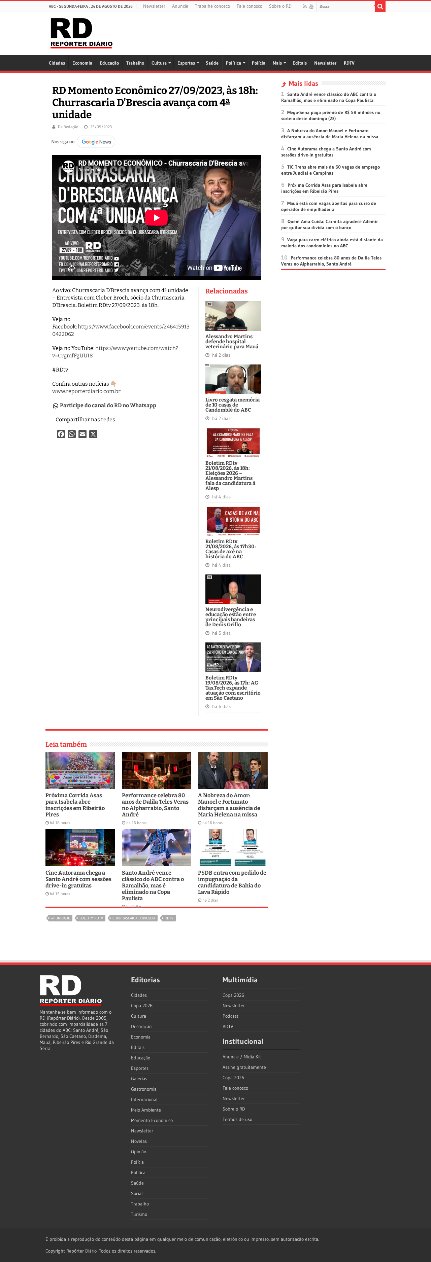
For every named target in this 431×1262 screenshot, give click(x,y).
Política (233, 63)
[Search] (380, 6)
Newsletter (154, 6)
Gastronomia (144, 1089)
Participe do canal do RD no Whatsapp (108, 405)
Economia (82, 63)
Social (137, 1193)
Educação (109, 63)
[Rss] (304, 6)
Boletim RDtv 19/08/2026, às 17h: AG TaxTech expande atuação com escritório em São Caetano (233, 688)
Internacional (144, 1099)
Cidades (57, 63)
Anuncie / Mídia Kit (242, 1057)
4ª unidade (60, 918)
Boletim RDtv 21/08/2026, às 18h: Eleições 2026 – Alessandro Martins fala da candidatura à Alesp (230, 475)
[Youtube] (311, 6)
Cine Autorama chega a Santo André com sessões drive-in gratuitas (78, 879)
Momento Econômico (152, 1120)
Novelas (139, 1141)
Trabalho (135, 63)
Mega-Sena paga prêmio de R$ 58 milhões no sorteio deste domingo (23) (330, 115)
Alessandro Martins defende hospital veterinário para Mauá (231, 342)
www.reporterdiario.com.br (86, 391)
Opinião (138, 1152)
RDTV (349, 63)
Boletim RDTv (91, 918)
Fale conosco (249, 6)
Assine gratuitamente (244, 1067)
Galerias (139, 1079)
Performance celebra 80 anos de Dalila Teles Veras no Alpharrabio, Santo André (155, 805)
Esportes (186, 63)
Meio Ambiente (146, 1110)
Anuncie (180, 6)
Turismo (139, 1214)
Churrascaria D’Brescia (133, 918)
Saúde (212, 63)
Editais (300, 63)
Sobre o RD (280, 6)
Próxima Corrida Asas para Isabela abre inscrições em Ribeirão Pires (75, 805)
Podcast (230, 1016)
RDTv (169, 918)
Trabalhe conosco (212, 6)
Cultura (159, 63)
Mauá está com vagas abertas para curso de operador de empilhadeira (328, 206)
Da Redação (68, 126)
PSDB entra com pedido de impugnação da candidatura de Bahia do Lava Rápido (232, 882)
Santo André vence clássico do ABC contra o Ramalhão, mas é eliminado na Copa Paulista (153, 886)
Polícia (258, 63)
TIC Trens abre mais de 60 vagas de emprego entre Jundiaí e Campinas (330, 170)
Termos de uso (237, 1119)
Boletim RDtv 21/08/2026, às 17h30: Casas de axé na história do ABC (230, 549)
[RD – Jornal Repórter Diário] (81, 32)
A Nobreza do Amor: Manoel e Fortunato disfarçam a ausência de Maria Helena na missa (229, 805)
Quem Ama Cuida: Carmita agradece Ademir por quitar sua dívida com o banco (329, 224)
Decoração (141, 1026)
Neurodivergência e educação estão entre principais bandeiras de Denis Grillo (230, 617)
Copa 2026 (142, 1006)
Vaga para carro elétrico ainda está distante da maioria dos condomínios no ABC (332, 243)
